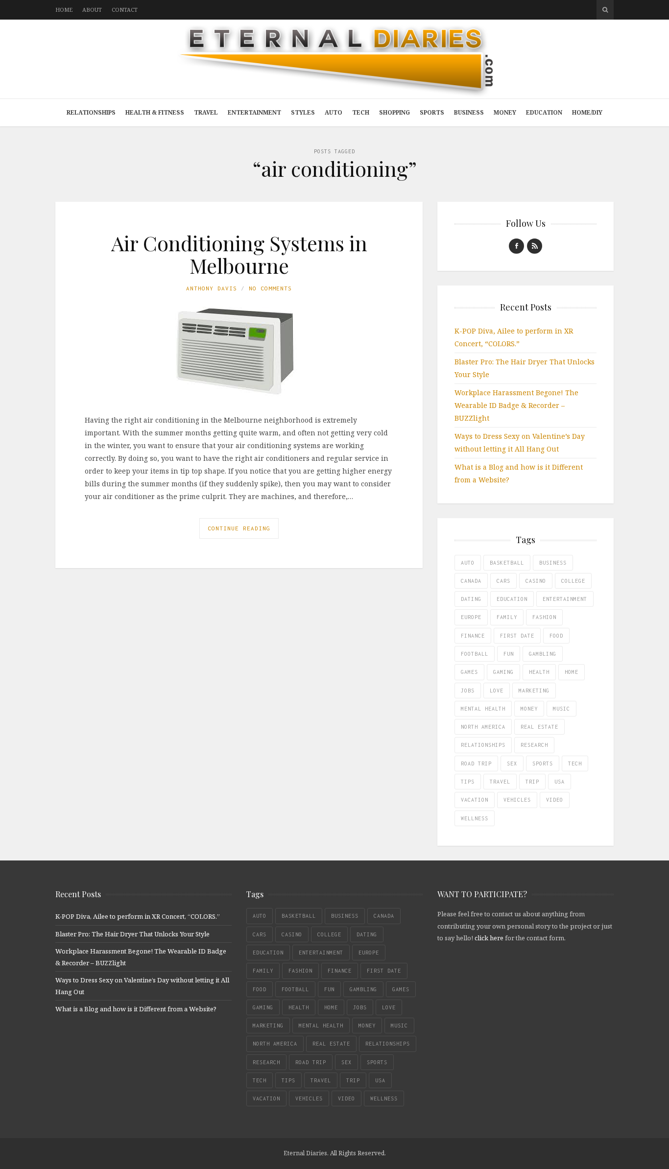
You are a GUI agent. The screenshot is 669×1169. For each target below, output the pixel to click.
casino (536, 581)
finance (473, 636)
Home (63, 9)
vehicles (517, 800)
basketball (507, 563)
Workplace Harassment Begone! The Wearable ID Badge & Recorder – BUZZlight (516, 405)
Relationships (91, 112)
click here (489, 937)
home (571, 672)
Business (469, 112)
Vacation (474, 800)
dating (471, 599)
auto (468, 563)
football (474, 654)
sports (542, 763)
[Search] (605, 10)
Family (507, 617)
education (512, 599)
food (556, 636)
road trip (476, 763)
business (553, 563)
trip (532, 782)
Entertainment (254, 112)
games (469, 672)
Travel (206, 112)
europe (471, 617)
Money (505, 112)
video (554, 800)
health (539, 672)
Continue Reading (239, 528)
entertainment (565, 599)
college (573, 581)
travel (500, 782)
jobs (468, 690)
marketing (534, 690)
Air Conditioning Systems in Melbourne (239, 254)
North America (483, 727)
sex (512, 763)
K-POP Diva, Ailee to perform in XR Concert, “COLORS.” (137, 916)
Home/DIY (587, 112)
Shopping (394, 112)
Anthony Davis (211, 288)
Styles (303, 112)
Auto (333, 112)
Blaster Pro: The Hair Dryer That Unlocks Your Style (132, 934)
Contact (125, 9)
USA (559, 782)
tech (575, 763)
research (534, 745)
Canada (471, 581)
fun (508, 654)
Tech (360, 112)
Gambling (542, 654)
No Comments (270, 288)
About (92, 9)
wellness (474, 818)
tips (468, 782)
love (496, 690)
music (561, 709)
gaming (503, 672)
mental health (483, 709)
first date (517, 636)
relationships (483, 745)
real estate (539, 727)
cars (503, 581)
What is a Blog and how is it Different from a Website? (135, 1008)
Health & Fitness (154, 112)
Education (544, 112)
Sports (432, 112)
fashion (544, 617)
